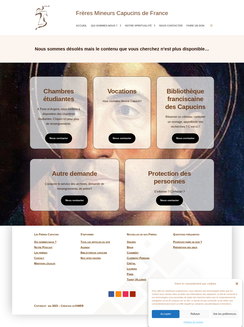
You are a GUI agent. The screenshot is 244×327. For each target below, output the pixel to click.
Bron (130, 247)
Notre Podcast (43, 247)
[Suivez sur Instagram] (125, 294)
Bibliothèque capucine (94, 252)
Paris (130, 274)
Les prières (40, 252)
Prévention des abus (185, 247)
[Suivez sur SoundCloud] (118, 294)
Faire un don (195, 25)
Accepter (165, 314)
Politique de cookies (193, 322)
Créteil (131, 263)
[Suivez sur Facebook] (111, 294)
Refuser (195, 314)
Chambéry (133, 252)
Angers (131, 241)
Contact (39, 258)
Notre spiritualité (138, 25)
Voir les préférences (224, 314)
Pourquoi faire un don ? (187, 241)
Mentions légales (44, 263)
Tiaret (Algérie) (136, 279)
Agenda (85, 247)
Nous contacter (171, 25)
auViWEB (78, 305)
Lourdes (132, 268)
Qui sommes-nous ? (104, 25)
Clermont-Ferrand (138, 258)
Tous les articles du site (95, 241)
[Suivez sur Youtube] (133, 294)
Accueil (81, 25)
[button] (237, 283)
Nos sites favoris (91, 258)
